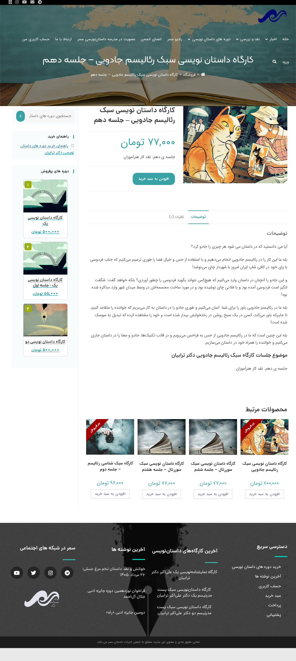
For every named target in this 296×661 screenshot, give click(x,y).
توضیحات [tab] (198, 217)
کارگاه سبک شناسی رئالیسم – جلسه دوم (110, 466)
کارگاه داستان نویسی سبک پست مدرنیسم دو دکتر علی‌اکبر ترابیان (184, 610)
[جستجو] (20, 116)
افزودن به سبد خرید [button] (264, 494)
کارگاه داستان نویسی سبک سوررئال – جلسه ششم (213, 467)
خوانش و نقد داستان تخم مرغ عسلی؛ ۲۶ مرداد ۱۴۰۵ (113, 572)
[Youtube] (17, 572)
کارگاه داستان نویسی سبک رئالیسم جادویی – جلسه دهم (134, 75)
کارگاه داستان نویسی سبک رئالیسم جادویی (264, 467)
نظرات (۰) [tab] (176, 217)
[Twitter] (33, 572)
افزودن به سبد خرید (153, 179)
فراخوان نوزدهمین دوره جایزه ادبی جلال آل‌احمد (116, 594)
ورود (285, 62)
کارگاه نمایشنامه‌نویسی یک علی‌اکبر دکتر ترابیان (184, 575)
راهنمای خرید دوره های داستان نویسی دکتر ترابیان (47, 149)
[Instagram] (50, 572)
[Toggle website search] (274, 62)
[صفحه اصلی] (203, 75)
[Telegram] (67, 572)
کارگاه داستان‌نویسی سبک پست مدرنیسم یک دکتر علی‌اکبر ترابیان (184, 593)
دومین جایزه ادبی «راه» (125, 613)
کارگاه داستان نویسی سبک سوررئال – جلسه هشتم (161, 467)
